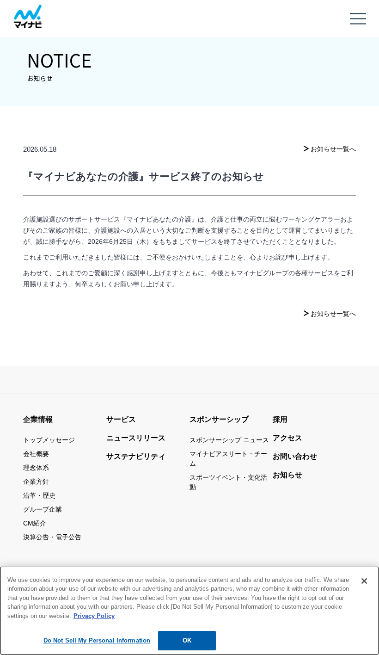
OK (187, 640)
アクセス (287, 438)
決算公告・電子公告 (52, 537)
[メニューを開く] (358, 21)
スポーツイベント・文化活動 (228, 482)
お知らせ (287, 475)
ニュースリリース (135, 438)
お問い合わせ (295, 456)
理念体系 (36, 467)
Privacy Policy (94, 615)
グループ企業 (42, 509)
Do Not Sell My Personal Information (97, 640)
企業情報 (38, 419)
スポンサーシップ (219, 419)
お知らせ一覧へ (333, 149)
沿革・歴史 (39, 495)
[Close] (364, 581)
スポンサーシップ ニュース (229, 440)
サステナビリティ (135, 456)
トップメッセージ (49, 440)
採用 (280, 419)
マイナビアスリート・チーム (228, 458)
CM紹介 (34, 523)
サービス (121, 419)
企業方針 (36, 481)
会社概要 (36, 453)
